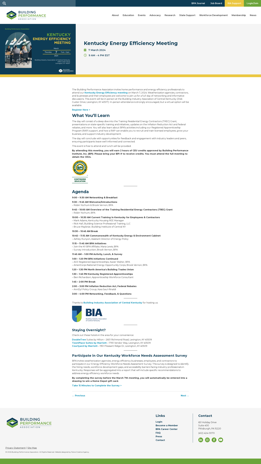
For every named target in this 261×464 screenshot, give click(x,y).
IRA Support (234, 3)
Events (142, 15)
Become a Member (167, 425)
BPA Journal (198, 3)
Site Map (32, 448)
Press (159, 436)
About (115, 15)
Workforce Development (213, 15)
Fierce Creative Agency (80, 452)
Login (159, 422)
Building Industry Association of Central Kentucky (112, 302)
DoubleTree (79, 339)
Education (128, 15)
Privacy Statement (15, 448)
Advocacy (155, 15)
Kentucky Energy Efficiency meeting (106, 92)
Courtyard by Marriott (84, 346)
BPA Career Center (167, 429)
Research (170, 15)
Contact (160, 440)
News (253, 15)
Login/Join (252, 3)
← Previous (78, 395)
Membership (239, 15)
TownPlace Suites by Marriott (89, 343)
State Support (187, 15)
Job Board (216, 3)
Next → (185, 395)
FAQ (158, 433)
